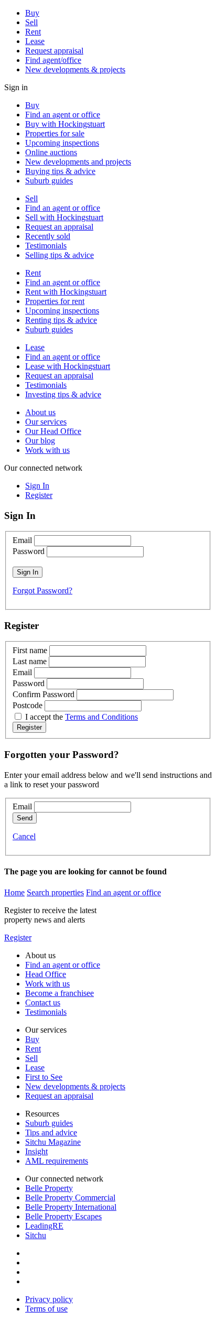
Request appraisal (54, 50)
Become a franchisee (59, 993)
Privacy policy (49, 1299)
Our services (46, 421)
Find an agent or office (62, 114)
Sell (31, 22)
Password (29, 551)
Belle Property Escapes (63, 1216)
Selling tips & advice (59, 255)
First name (30, 650)
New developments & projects (75, 69)
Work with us (47, 450)
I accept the (81, 716)
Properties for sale (54, 133)
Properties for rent (54, 301)
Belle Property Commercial (70, 1197)
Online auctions (51, 152)
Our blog (40, 440)
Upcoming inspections (62, 142)
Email (22, 540)
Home (14, 892)
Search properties (55, 892)
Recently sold (47, 236)
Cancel (24, 836)
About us (40, 412)
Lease (35, 41)
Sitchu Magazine (53, 1141)
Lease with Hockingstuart (67, 366)
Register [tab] (38, 495)
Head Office (45, 974)
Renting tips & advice (61, 320)
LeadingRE (44, 1225)
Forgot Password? (42, 590)
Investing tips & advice (63, 394)
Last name (30, 661)
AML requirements (56, 1160)
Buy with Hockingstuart (65, 124)
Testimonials (46, 245)
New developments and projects (78, 161)
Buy (32, 12)
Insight (36, 1151)
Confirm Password (43, 694)
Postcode (27, 705)
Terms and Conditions (101, 716)
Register (17, 937)
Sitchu (35, 1235)
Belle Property (49, 1188)
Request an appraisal (59, 226)
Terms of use (46, 1308)
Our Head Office (53, 431)
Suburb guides (49, 180)
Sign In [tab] (37, 485)
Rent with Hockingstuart (65, 291)
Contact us (42, 1002)
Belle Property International (70, 1206)
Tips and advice (51, 1132)
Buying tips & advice (60, 171)
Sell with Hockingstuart (64, 217)
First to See (43, 1076)
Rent (33, 31)
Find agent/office (53, 60)
